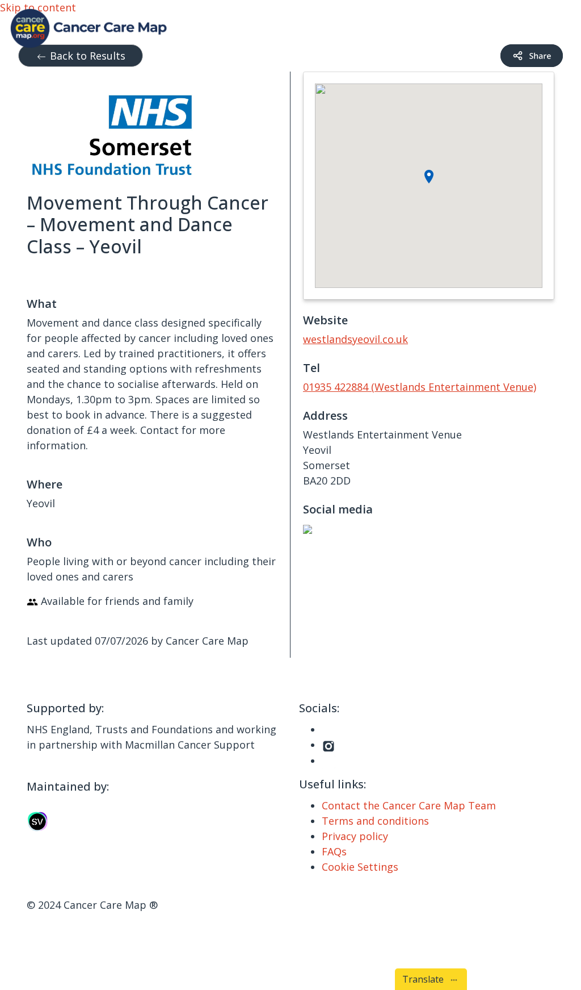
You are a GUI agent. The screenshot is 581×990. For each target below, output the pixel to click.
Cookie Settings (360, 867)
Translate (425, 979)
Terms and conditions (375, 821)
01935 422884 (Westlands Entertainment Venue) (419, 387)
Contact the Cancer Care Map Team (409, 805)
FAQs (334, 851)
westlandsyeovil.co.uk (355, 339)
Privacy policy (355, 836)
